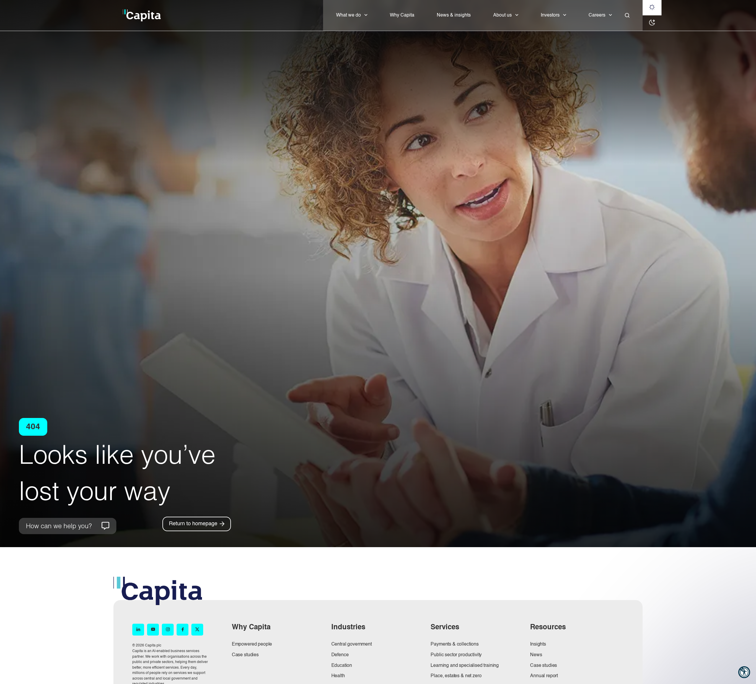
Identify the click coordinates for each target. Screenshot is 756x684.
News (536, 655)
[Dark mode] (652, 23)
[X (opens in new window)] (197, 629)
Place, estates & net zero (456, 676)
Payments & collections (454, 644)
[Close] (627, 15)
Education (341, 665)
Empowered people (252, 644)
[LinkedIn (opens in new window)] (138, 629)
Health (338, 676)
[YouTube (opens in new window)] (153, 629)
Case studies (245, 655)
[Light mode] (652, 7)
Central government (351, 644)
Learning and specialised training (465, 665)
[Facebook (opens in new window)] (182, 629)
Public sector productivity (456, 655)
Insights (538, 644)
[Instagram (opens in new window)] (167, 629)
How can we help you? (59, 526)
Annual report (544, 676)
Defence (340, 655)
